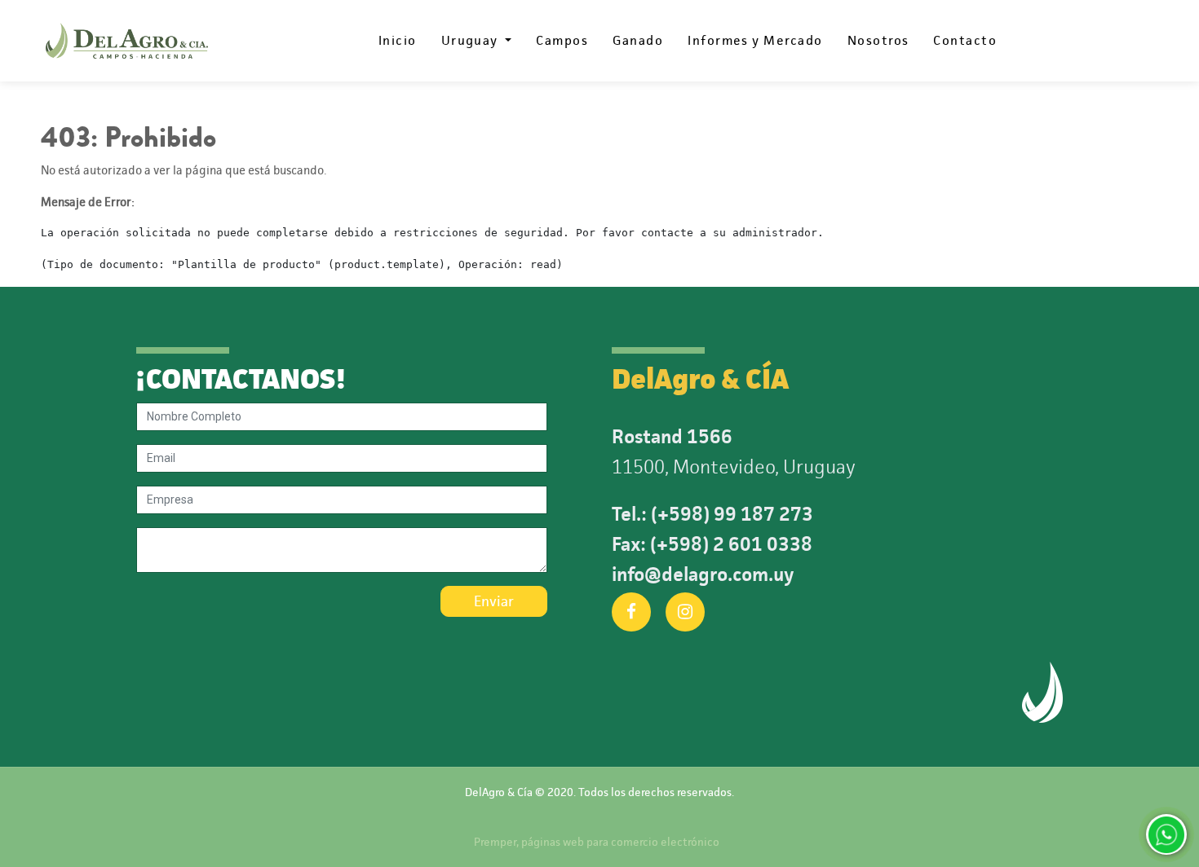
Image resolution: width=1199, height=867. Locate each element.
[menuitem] (397, 40)
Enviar (494, 601)
